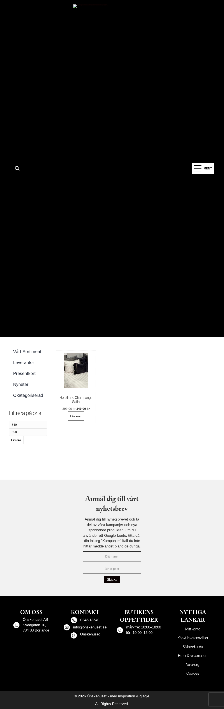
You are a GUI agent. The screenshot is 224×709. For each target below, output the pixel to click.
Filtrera (16, 440)
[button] (17, 168)
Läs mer (76, 416)
